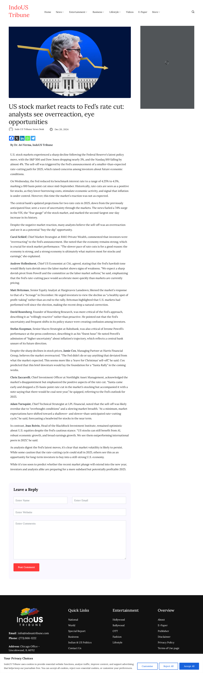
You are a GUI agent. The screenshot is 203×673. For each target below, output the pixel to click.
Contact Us (74, 648)
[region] (101, 663)
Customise (147, 666)
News (59, 11)
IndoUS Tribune (19, 11)
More (155, 11)
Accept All (189, 666)
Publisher (163, 631)
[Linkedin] (22, 138)
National (73, 619)
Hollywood (119, 619)
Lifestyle (114, 11)
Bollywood (119, 625)
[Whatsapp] (27, 138)
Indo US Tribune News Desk (29, 129)
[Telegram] (33, 138)
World (71, 625)
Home (47, 11)
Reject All (169, 666)
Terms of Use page (168, 648)
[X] (16, 138)
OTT (115, 631)
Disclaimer (164, 636)
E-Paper (142, 11)
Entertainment (77, 11)
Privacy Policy (166, 642)
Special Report (76, 631)
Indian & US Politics (80, 642)
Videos (130, 11)
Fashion (117, 636)
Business (97, 11)
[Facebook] (11, 138)
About (161, 619)
